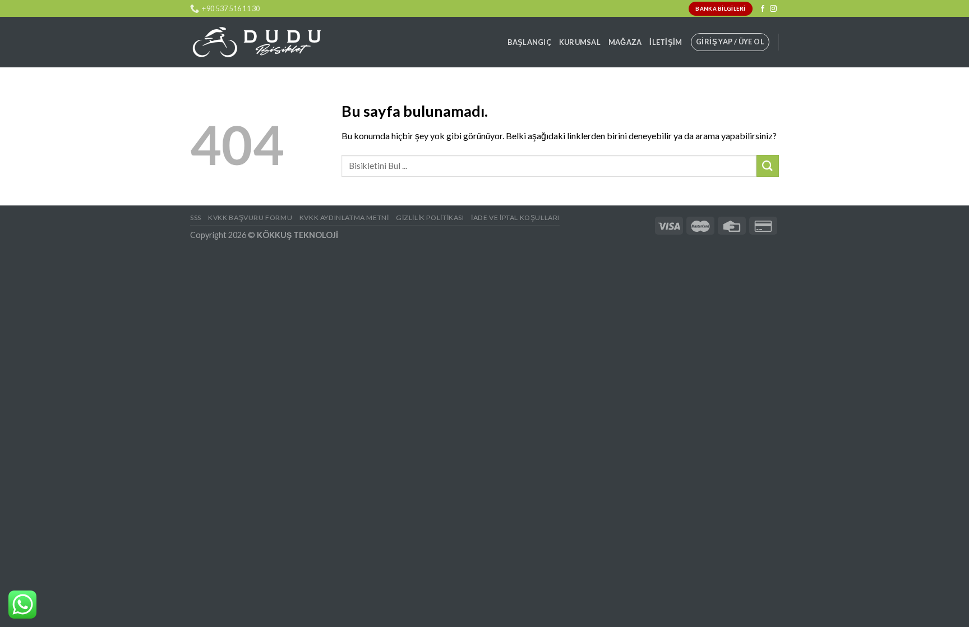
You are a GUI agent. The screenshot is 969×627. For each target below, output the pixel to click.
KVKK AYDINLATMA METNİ (344, 217)
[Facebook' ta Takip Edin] (762, 9)
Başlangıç (529, 42)
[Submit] (767, 166)
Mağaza (625, 42)
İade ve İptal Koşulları (515, 217)
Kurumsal (580, 42)
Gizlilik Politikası (430, 217)
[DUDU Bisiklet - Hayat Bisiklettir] (256, 42)
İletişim (665, 42)
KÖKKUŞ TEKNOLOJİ (297, 235)
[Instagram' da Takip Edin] (773, 9)
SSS (195, 217)
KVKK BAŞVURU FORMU (250, 217)
